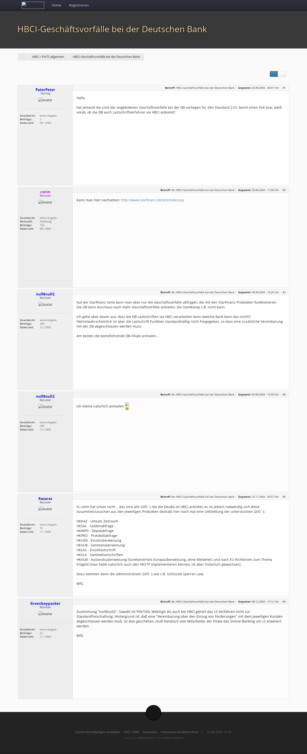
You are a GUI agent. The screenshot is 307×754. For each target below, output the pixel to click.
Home (56, 5)
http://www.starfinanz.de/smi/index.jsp (152, 200)
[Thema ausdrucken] (274, 74)
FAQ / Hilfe (131, 732)
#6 (284, 601)
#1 (284, 88)
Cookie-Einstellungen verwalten (97, 732)
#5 (284, 496)
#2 (284, 190)
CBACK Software (174, 737)
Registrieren (79, 5)
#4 (284, 394)
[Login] (284, 5)
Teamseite (149, 732)
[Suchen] (273, 5)
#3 (284, 292)
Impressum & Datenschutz (180, 732)
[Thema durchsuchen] (282, 74)
